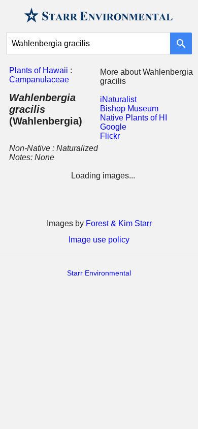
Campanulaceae (39, 79)
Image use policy (99, 239)
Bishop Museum (129, 108)
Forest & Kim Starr (119, 223)
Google (113, 126)
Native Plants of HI (133, 117)
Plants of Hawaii (38, 70)
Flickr (110, 136)
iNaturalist (118, 99)
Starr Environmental (99, 273)
